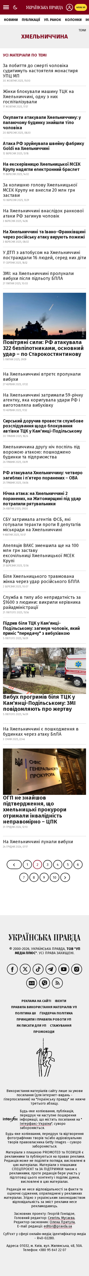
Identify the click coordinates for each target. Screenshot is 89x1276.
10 (54, 877)
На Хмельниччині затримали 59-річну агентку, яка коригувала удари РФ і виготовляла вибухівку (43, 400)
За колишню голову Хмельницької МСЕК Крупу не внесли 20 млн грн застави (40, 190)
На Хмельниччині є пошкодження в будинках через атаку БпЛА (41, 731)
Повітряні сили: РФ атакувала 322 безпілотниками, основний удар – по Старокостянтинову (43, 348)
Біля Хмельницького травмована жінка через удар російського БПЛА (41, 579)
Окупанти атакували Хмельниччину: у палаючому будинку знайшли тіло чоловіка (42, 122)
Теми (82, 30)
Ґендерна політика (56, 1013)
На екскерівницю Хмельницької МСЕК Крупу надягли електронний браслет (42, 167)
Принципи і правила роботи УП (44, 1019)
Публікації (31, 20)
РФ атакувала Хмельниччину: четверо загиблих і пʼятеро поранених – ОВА (43, 475)
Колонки (73, 20)
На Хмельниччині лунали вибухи (38, 841)
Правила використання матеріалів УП (44, 1007)
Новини (11, 20)
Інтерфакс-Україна (35, 1124)
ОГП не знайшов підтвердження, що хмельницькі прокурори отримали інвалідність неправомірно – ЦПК (35, 809)
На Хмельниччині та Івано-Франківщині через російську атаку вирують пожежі (44, 234)
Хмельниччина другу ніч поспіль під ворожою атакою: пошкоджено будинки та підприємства (41, 452)
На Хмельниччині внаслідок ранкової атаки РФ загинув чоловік (43, 213)
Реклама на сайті (36, 1001)
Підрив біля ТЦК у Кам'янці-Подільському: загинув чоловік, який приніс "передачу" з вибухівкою (41, 628)
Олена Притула (62, 1222)
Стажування (60, 1025)
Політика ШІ (25, 1013)
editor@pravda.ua (58, 1226)
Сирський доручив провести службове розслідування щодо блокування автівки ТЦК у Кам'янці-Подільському (43, 426)
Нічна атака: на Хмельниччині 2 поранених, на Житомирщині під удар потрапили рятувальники (42, 498)
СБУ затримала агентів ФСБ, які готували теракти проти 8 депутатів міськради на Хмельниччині (42, 524)
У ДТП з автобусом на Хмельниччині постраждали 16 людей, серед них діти (44, 255)
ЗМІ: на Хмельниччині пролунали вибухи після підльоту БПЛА (38, 276)
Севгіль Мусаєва (61, 1218)
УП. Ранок (52, 20)
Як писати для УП (31, 1025)
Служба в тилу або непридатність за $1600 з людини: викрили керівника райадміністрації (42, 602)
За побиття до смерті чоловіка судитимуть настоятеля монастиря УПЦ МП (40, 70)
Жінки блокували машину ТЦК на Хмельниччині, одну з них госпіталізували (38, 96)
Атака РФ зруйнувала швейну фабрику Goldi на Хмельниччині (43, 146)
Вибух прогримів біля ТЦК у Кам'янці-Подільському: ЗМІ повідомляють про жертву (39, 702)
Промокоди (43, 1032)
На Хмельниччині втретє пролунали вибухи (42, 376)
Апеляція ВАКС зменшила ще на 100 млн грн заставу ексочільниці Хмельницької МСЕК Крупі (41, 553)
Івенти (60, 1001)
